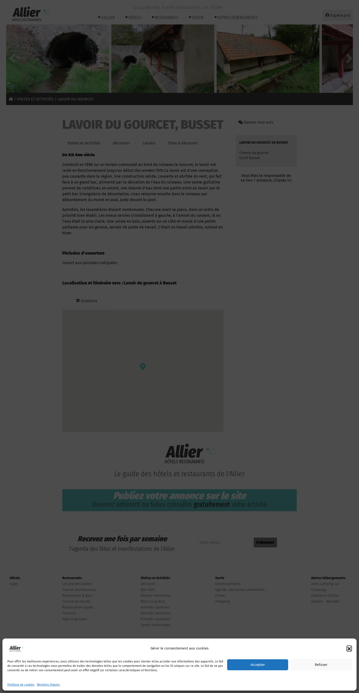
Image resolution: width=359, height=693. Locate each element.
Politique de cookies (20, 684)
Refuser (321, 665)
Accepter (258, 665)
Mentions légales (48, 684)
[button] (349, 648)
